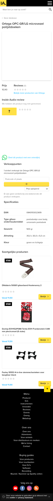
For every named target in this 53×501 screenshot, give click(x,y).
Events (27, 412)
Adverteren (26, 434)
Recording (26, 471)
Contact (26, 446)
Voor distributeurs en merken (27, 440)
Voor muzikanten (26, 462)
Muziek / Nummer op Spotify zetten (26, 474)
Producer (27, 398)
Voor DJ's (26, 465)
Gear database (10, 18)
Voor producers (26, 459)
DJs (26, 401)
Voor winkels (26, 437)
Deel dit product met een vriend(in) (24, 157)
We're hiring (26, 443)
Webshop (26, 418)
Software (26, 468)
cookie (12, 498)
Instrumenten (27, 403)
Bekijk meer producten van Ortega (29, 93)
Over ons (27, 431)
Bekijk (43, 296)
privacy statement (25, 498)
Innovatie (26, 406)
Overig (27, 415)
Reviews (26, 409)
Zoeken (50, 9)
